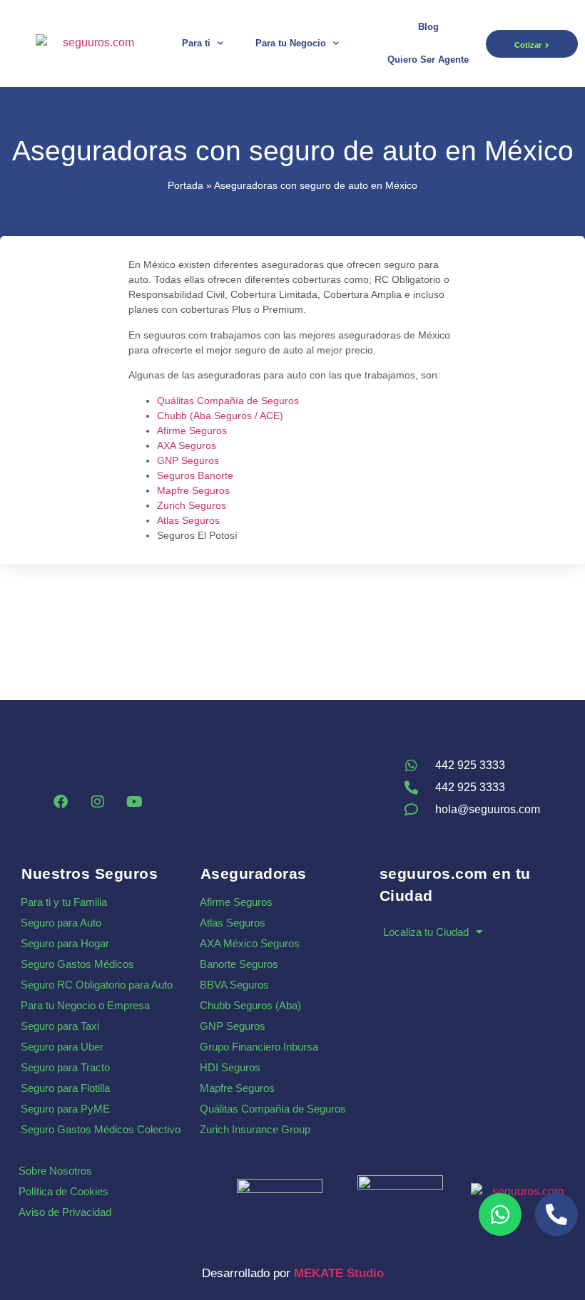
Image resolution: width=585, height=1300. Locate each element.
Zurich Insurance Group (255, 1129)
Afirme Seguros (192, 430)
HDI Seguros (230, 1067)
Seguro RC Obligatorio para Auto (97, 985)
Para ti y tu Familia (64, 902)
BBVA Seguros (234, 985)
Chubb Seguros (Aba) (250, 1005)
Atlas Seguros (188, 520)
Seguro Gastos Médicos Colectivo (100, 1129)
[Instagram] (97, 802)
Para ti (196, 43)
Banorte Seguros (239, 964)
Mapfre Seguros (193, 490)
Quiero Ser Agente (428, 59)
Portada (185, 185)
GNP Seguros (188, 460)
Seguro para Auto (61, 923)
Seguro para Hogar (65, 943)
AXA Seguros (186, 445)
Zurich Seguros (191, 505)
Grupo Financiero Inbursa (259, 1047)
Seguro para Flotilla (65, 1088)
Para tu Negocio (290, 43)
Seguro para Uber (62, 1047)
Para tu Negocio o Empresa (85, 1005)
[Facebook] (60, 802)
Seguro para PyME (65, 1109)
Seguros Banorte (195, 475)
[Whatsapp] (500, 1214)
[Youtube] (135, 802)
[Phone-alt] (556, 1214)
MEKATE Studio (339, 1273)
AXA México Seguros (250, 943)
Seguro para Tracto (65, 1067)
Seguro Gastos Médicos (77, 964)
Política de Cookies (63, 1191)
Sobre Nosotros (55, 1171)
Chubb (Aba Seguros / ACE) (220, 415)
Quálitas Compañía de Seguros (228, 400)
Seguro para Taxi (60, 1026)
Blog (428, 26)
